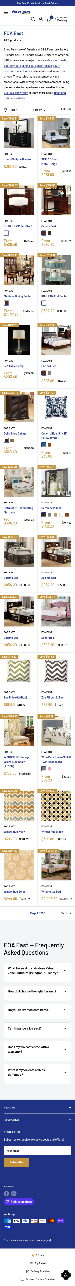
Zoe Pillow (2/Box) (15, 697)
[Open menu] (6, 12)
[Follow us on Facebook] (6, 1193)
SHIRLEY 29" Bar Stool (18, 226)
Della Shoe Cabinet (16, 433)
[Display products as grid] (63, 109)
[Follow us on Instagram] (14, 1193)
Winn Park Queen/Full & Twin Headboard (56, 759)
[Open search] (33, 19)
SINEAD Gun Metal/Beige (49, 161)
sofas (48, 60)
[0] (48, 19)
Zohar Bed (47, 637)
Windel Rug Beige (15, 891)
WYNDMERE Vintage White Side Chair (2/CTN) (16, 761)
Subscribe (16, 1162)
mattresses (44, 65)
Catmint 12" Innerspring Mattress (18, 510)
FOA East (9, 153)
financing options (36, 1037)
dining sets (29, 65)
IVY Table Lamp (13, 366)
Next (64, 913)
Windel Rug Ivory (14, 831)
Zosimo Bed (11, 577)
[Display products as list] (69, 109)
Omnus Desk (49, 226)
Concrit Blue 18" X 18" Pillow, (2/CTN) (54, 436)
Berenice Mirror (51, 508)
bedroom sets (12, 65)
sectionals (59, 60)
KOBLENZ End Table (54, 296)
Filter (13, 109)
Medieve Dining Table (17, 296)
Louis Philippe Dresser (18, 159)
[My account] (40, 19)
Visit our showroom (16, 92)
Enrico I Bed (48, 366)
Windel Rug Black (52, 831)
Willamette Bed (51, 891)
